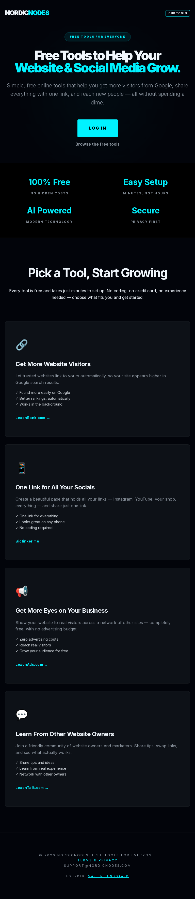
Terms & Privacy (97, 860)
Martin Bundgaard (108, 876)
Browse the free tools (97, 144)
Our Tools (177, 13)
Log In (97, 128)
